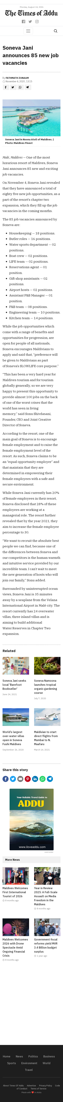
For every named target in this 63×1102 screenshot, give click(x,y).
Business (49, 1056)
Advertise (31, 1085)
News (19, 1056)
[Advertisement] (31, 1005)
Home (6, 1056)
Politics (33, 1056)
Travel (29, 1070)
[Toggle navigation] (28, 31)
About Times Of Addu (13, 1085)
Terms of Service (38, 1088)
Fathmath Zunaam (17, 77)
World (46, 1063)
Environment (29, 1063)
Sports (11, 1063)
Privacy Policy (45, 1085)
